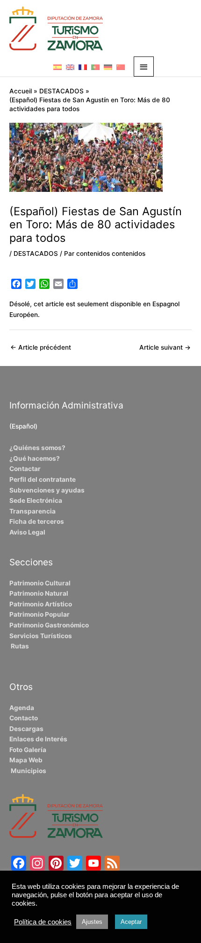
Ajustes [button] (92, 921)
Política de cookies (43, 922)
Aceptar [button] (131, 921)
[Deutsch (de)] (108, 66)
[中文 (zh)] (120, 66)
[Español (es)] (57, 66)
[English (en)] (70, 66)
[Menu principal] (144, 66)
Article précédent (40, 347)
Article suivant (165, 347)
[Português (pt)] (95, 66)
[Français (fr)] (83, 66)
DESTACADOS (36, 253)
